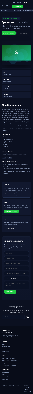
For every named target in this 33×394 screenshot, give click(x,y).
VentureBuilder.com (7, 351)
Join (14, 2)
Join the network (9, 228)
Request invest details (11, 211)
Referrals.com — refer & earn (9, 360)
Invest (25, 2)
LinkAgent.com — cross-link (9, 365)
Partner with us (22, 33)
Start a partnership (10, 194)
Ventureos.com (5, 372)
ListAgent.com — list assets (9, 363)
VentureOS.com (6, 346)
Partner (19, 2)
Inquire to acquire (17, 6)
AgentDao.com (5, 379)
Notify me (27, 317)
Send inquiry (10, 291)
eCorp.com (4, 344)
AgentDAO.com (5, 349)
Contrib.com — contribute (8, 358)
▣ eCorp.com (17, 10)
